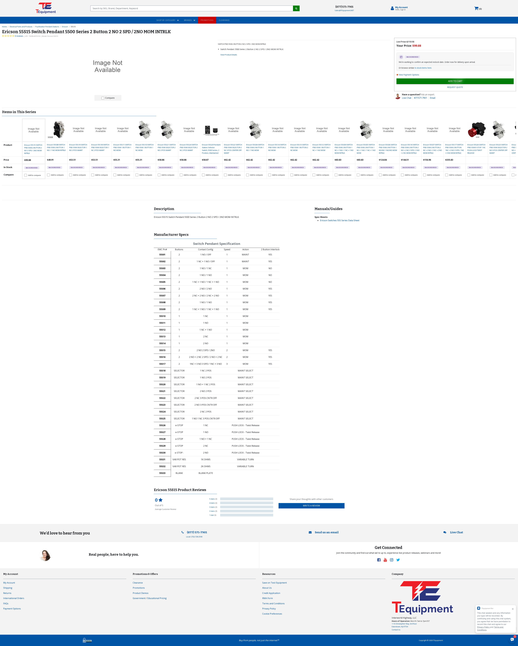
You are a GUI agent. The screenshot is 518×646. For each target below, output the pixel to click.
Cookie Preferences (272, 613)
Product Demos (140, 593)
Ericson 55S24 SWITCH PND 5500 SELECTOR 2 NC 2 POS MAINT (189, 147)
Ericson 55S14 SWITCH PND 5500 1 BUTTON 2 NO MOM (277, 147)
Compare (110, 97)
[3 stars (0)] (246, 507)
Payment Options (12, 608)
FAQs (5, 603)
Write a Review (311, 505)
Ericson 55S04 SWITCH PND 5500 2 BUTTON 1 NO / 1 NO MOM (255, 147)
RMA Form (267, 598)
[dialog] (400, 8)
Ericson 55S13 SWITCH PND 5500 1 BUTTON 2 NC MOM (299, 147)
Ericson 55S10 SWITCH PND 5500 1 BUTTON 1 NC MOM (145, 147)
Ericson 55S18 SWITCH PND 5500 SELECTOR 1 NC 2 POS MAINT (100, 147)
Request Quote (455, 87)
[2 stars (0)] (246, 511)
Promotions (207, 20)
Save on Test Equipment (274, 582)
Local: (194, 536)
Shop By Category (166, 20)
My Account (9, 582)
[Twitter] (398, 559)
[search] (191, 8)
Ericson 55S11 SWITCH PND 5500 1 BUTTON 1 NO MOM (122, 147)
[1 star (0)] (246, 515)
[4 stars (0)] (246, 503)
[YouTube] (386, 559)
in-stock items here (423, 68)
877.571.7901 (420, 97)
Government (139, 598)
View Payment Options (409, 74)
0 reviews (19, 36)
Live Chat (406, 97)
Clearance (224, 20)
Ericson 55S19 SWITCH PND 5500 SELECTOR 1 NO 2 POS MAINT (78, 147)
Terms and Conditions (273, 603)
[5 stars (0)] (246, 499)
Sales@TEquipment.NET (344, 10)
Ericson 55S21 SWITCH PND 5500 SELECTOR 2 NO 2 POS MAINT (167, 147)
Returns (7, 593)
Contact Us (396, 629)
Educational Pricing (157, 598)
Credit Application (271, 593)
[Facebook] (380, 559)
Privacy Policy (269, 608)
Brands (188, 20)
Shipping (7, 587)
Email (432, 97)
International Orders (13, 598)
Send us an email (327, 532)
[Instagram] (392, 559)
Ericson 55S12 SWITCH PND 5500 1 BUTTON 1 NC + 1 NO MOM (321, 147)
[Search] (296, 8)
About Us (267, 587)
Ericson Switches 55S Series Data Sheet (339, 220)
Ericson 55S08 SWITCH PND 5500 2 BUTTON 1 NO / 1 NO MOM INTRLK (56, 147)
